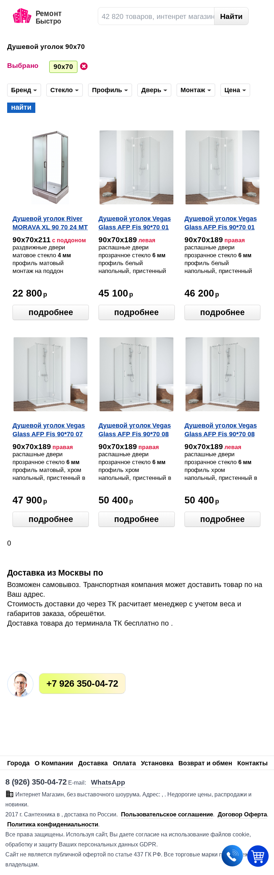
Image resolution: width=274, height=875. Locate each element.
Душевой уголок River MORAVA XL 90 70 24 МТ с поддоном (50, 223)
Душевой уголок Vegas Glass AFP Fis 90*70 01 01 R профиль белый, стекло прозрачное (220, 223)
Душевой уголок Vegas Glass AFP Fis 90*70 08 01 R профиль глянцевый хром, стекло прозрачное (134, 430)
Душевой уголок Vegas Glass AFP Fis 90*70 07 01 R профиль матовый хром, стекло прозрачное (49, 430)
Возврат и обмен (205, 763)
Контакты (252, 763)
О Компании (54, 763)
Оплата (124, 763)
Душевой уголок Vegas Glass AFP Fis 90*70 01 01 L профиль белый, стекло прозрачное (134, 223)
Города (18, 763)
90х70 (63, 66)
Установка (157, 763)
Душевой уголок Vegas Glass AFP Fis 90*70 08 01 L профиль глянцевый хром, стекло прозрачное (220, 430)
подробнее (51, 312)
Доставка (93, 763)
